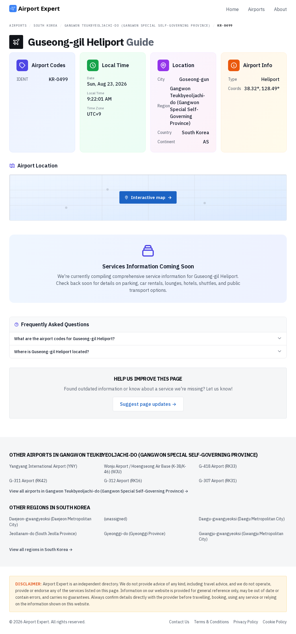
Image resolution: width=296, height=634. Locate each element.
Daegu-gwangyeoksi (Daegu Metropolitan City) (242, 518)
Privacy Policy (246, 621)
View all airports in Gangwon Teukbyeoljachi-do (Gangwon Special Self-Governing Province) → (98, 491)
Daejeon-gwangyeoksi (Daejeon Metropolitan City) (50, 521)
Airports (256, 9)
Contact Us (179, 621)
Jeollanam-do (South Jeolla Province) (43, 533)
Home (232, 9)
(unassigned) (115, 518)
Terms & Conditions (211, 621)
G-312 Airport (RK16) (123, 480)
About (280, 9)
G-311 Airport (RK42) (28, 480)
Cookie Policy (275, 621)
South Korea (46, 25)
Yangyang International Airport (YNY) (43, 466)
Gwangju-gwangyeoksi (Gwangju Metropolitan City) (241, 536)
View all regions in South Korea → (41, 549)
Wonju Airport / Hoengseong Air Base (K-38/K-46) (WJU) (145, 469)
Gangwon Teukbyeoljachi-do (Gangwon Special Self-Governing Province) (137, 25)
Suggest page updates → (148, 404)
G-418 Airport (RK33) (218, 466)
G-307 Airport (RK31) (218, 480)
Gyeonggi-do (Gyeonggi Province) (134, 533)
